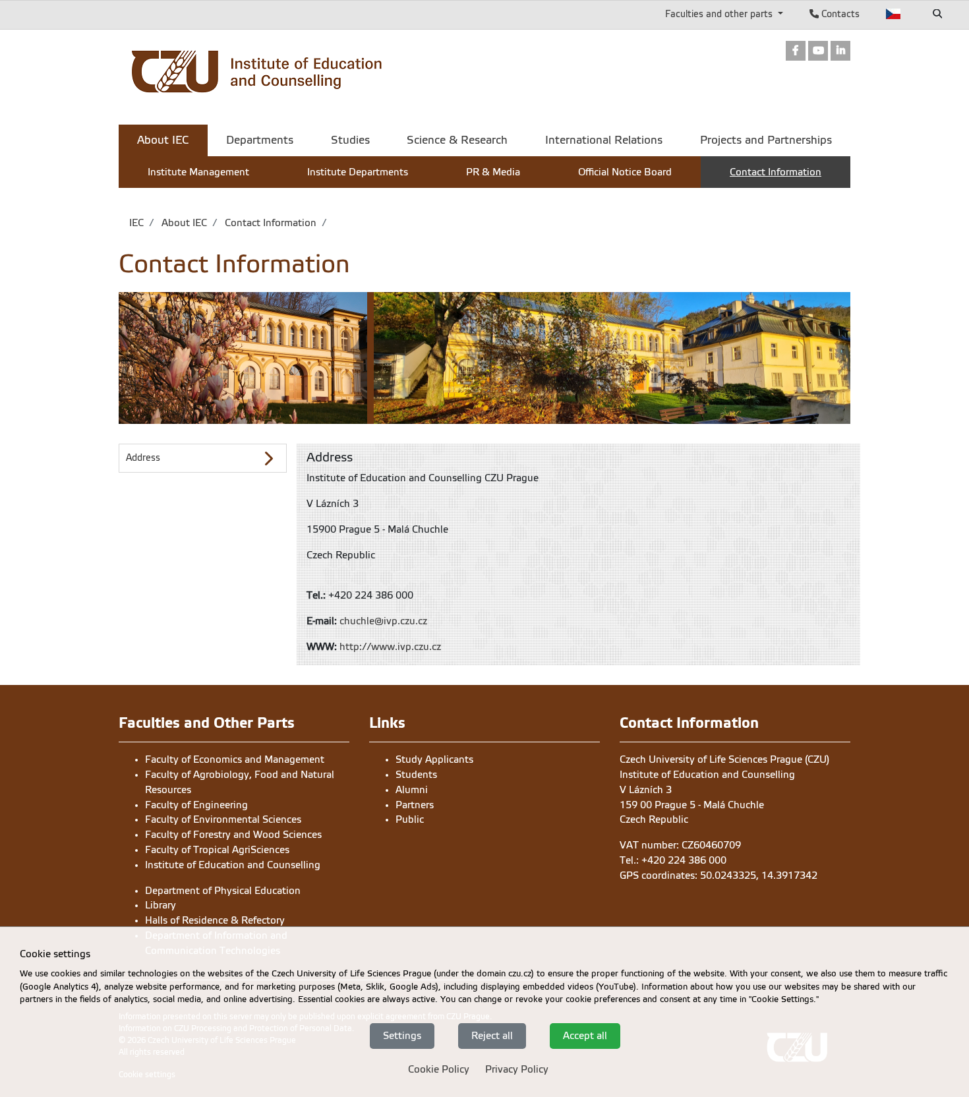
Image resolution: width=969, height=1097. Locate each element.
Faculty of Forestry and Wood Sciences (233, 834)
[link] (796, 52)
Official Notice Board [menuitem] (625, 172)
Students (416, 774)
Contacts (839, 14)
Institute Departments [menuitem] (357, 172)
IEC (136, 223)
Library (160, 905)
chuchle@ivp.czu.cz (383, 621)
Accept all (585, 1035)
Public (410, 819)
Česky (893, 14)
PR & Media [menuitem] (493, 172)
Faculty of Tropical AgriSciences (217, 850)
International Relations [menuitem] (603, 140)
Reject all (492, 1035)
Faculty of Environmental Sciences (223, 819)
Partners (415, 805)
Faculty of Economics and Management (234, 759)
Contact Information (269, 223)
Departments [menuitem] (259, 140)
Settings (402, 1035)
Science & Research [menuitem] (457, 140)
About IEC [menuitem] (163, 140)
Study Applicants (434, 759)
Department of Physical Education (223, 890)
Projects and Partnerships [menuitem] (766, 140)
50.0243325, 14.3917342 (758, 875)
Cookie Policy (438, 1069)
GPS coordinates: (660, 875)
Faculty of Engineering (196, 805)
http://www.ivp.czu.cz (390, 646)
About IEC (183, 223)
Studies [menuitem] (350, 140)
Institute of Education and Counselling (232, 865)
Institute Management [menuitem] (198, 172)
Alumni (412, 790)
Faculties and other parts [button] (720, 14)
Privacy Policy (516, 1069)
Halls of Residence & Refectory (215, 920)
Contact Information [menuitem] (775, 172)
